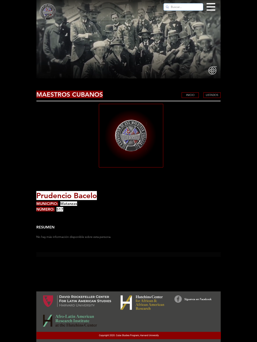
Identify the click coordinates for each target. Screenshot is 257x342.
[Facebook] (178, 299)
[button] (211, 7)
